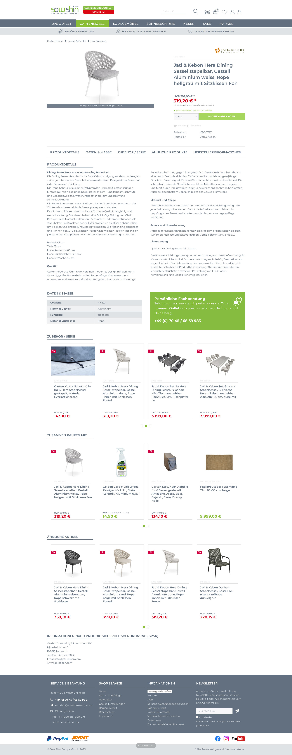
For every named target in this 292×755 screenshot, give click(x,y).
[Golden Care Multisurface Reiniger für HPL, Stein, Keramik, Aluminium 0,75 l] (73, 462)
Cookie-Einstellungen (112, 703)
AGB (150, 699)
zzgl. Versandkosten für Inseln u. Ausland (198, 105)
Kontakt (152, 695)
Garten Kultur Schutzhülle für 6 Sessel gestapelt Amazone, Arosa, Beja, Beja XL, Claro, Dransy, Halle (121, 493)
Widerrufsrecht (157, 708)
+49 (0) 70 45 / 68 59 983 (178, 321)
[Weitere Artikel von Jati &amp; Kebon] (229, 51)
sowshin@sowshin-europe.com (74, 705)
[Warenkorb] (238, 12)
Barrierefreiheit (108, 708)
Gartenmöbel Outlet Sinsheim (166, 724)
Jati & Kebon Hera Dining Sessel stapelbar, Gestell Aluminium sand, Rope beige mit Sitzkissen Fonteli (71, 594)
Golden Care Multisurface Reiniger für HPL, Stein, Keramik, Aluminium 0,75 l (72, 490)
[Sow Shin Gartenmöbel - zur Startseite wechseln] (64, 11)
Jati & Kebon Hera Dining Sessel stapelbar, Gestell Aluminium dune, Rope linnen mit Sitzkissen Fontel (120, 594)
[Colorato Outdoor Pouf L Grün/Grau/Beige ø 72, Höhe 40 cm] (219, 462)
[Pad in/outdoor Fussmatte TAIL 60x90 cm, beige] (170, 462)
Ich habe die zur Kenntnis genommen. (218, 721)
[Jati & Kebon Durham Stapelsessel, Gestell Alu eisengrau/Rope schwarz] (219, 563)
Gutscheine (155, 720)
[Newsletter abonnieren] (237, 711)
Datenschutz (107, 712)
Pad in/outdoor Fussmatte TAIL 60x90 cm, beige (169, 488)
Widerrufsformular (159, 712)
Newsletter (105, 699)
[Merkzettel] (225, 12)
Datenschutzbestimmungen (211, 721)
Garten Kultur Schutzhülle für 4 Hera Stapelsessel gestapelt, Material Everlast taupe (218, 392)
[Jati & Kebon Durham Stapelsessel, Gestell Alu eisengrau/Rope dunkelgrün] (170, 563)
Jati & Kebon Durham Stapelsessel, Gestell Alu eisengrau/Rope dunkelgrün (168, 593)
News (102, 691)
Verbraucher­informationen (164, 716)
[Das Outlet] (98, 11)
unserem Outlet (167, 308)
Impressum (106, 716)
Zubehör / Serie (132, 152)
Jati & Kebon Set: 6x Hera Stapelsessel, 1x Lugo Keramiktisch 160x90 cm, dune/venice (71, 392)
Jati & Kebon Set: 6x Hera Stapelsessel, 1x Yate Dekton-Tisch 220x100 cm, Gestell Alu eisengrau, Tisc (169, 392)
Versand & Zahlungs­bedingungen (168, 703)
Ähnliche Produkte (169, 152)
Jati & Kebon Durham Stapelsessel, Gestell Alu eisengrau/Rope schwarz (217, 591)
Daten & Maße (99, 152)
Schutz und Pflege (110, 695)
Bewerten (195, 125)
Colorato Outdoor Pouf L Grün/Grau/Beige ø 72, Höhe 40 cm (217, 490)
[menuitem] (207, 12)
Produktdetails (65, 152)
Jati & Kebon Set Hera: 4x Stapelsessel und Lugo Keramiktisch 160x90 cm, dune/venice (120, 392)
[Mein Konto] (232, 12)
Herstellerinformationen (217, 152)
